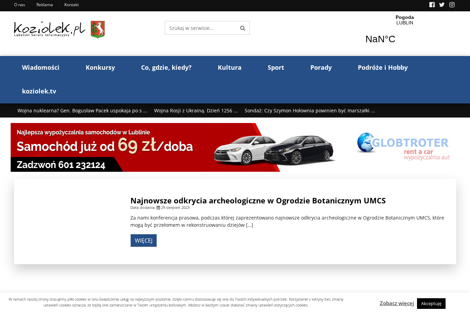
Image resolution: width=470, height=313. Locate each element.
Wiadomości (41, 67)
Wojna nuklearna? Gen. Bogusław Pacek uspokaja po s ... (82, 110)
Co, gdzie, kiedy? (166, 67)
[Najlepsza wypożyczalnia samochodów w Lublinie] (235, 147)
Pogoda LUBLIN (404, 33)
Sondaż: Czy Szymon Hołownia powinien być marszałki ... (310, 110)
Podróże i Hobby (383, 67)
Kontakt (71, 5)
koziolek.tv (39, 91)
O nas (19, 5)
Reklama (44, 5)
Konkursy (100, 67)
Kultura (230, 67)
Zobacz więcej (397, 303)
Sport (276, 67)
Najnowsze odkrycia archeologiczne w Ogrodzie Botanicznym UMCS (258, 200)
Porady (321, 67)
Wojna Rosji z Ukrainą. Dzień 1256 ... (196, 110)
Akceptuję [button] (431, 303)
